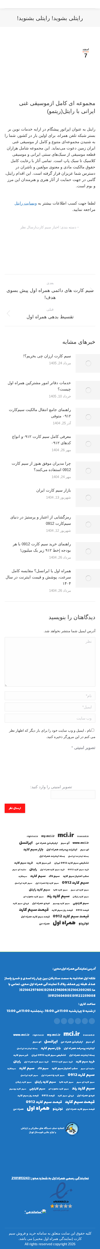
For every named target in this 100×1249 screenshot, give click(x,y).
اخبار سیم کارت (47, 227)
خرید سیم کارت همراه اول (52, 870)
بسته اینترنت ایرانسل (78, 856)
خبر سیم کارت (43, 863)
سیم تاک (54, 876)
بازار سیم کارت (33, 850)
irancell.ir (83, 836)
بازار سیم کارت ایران (53, 490)
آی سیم (65, 843)
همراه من (44, 924)
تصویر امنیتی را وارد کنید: (51, 787)
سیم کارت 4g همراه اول (47, 883)
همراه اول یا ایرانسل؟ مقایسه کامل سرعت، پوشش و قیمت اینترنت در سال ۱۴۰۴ (38, 577)
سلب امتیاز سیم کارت (76, 876)
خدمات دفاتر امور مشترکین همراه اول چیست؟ (39, 386)
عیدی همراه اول (41, 903)
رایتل (33, 870)
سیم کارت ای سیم (80, 890)
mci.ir (66, 836)
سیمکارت (22, 876)
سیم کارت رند (58, 896)
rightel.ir (32, 836)
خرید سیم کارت (23, 863)
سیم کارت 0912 (75, 883)
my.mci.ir (48, 836)
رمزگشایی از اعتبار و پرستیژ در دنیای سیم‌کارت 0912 (40, 520)
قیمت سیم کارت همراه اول (35, 917)
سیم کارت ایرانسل (23, 883)
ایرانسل (26, 843)
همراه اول (64, 923)
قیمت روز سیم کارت (62, 910)
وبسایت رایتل (25, 203)
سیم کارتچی (81, 903)
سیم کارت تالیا (60, 890)
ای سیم (84, 850)
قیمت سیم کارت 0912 (71, 916)
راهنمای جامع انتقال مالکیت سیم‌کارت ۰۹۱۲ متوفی (40, 413)
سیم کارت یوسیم (61, 903)
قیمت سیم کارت (34, 910)
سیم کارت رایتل (39, 890)
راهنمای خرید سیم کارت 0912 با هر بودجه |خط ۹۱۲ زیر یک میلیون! (42, 547)
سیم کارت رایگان (81, 897)
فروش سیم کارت (21, 903)
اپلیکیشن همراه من (47, 843)
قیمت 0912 (82, 910)
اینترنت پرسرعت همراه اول (61, 849)
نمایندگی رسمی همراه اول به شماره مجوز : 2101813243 (50, 1178)
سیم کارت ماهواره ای (33, 897)
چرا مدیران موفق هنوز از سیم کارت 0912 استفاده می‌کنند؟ (41, 466)
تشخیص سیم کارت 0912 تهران (71, 863)
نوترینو (84, 923)
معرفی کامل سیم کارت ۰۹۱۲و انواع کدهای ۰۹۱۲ (41, 439)
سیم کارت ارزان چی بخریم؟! (47, 356)
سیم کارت (38, 876)
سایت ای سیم (19, 870)
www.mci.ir (81, 843)
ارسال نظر (28, 227)
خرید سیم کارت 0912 (78, 870)
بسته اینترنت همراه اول (52, 856)
